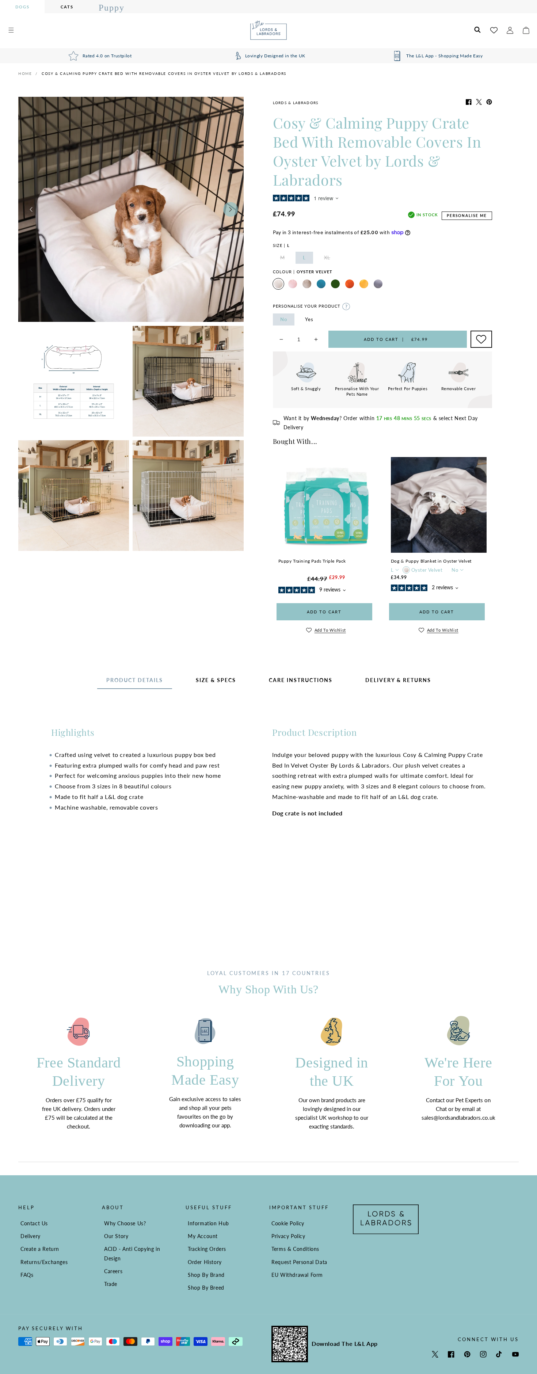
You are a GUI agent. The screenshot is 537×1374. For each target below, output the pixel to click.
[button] (11, 30)
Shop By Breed (206, 1287)
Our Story (116, 1236)
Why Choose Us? (125, 1223)
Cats (67, 6)
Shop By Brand (206, 1275)
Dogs (22, 6)
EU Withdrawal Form (297, 1275)
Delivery (30, 1236)
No (283, 319)
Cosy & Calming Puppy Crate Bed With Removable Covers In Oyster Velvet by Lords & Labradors (164, 73)
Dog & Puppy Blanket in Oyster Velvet (431, 561)
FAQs (26, 1275)
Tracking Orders (207, 1249)
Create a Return (39, 1249)
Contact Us (34, 1223)
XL (331, 259)
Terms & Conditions (295, 1249)
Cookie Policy (287, 1223)
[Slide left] (31, 209)
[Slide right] (230, 209)
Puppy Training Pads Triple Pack (312, 561)
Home (25, 73)
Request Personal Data (299, 1262)
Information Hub (208, 1223)
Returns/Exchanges (44, 1262)
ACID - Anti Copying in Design (132, 1253)
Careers (113, 1271)
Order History (205, 1262)
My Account (203, 1236)
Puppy (112, 7)
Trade (110, 1284)
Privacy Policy (288, 1236)
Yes (309, 319)
